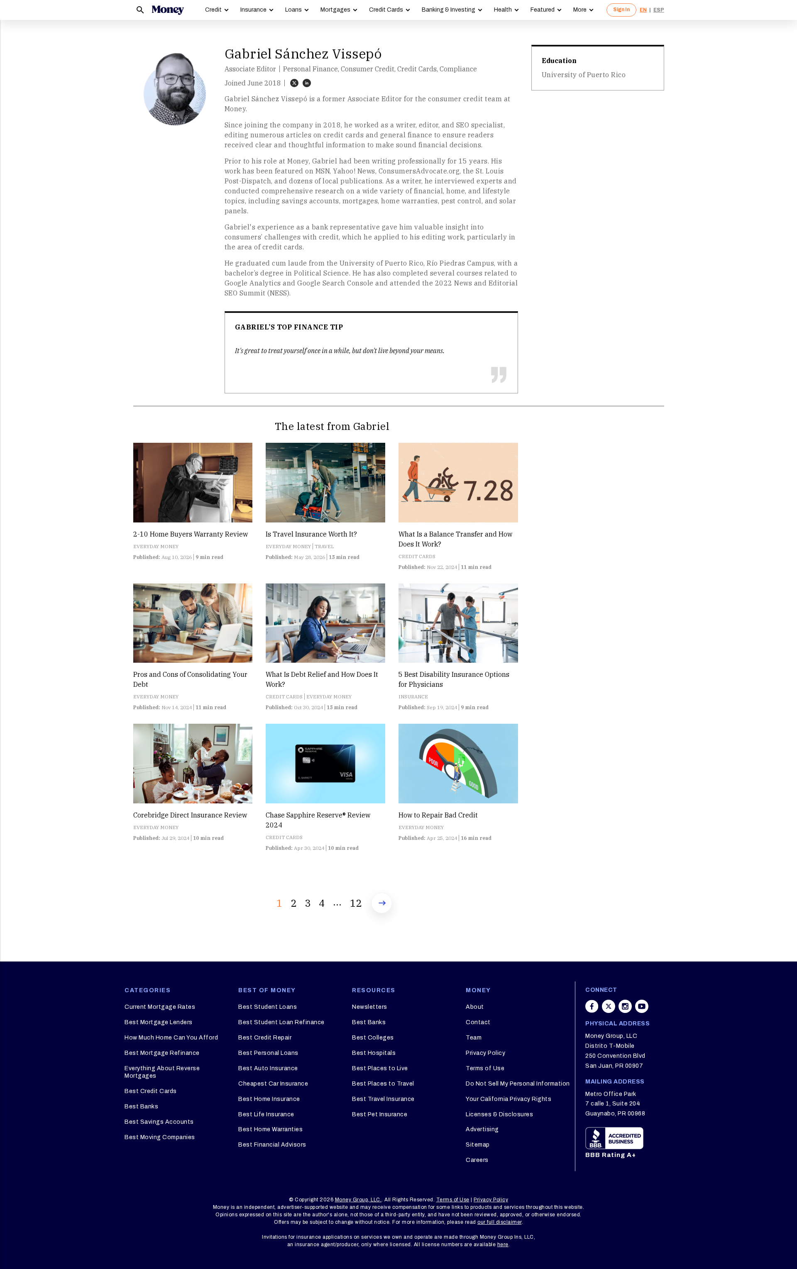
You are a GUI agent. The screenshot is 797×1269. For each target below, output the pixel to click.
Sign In (621, 9)
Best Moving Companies (160, 1137)
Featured (543, 10)
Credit (213, 10)
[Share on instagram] (625, 1006)
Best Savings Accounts (159, 1122)
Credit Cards (386, 10)
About (475, 1007)
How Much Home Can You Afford (171, 1038)
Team (474, 1038)
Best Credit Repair (264, 1038)
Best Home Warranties (270, 1129)
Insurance (253, 10)
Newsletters (369, 1007)
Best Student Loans (267, 1007)
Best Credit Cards (151, 1091)
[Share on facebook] (592, 1006)
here (503, 1244)
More (580, 10)
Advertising (482, 1129)
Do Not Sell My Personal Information (518, 1084)
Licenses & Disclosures (499, 1114)
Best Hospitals (374, 1053)
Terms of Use (485, 1068)
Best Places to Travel (383, 1084)
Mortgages (335, 10)
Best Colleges (373, 1038)
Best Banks (141, 1106)
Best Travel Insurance (383, 1099)
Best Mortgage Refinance (162, 1053)
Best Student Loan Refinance (281, 1022)
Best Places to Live (380, 1068)
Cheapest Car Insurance (273, 1084)
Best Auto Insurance (268, 1068)
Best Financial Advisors (272, 1145)
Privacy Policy (485, 1053)
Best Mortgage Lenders (159, 1022)
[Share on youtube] (641, 1006)
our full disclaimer (499, 1222)
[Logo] (168, 10)
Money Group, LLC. (358, 1200)
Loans (293, 10)
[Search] (140, 10)
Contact (478, 1022)
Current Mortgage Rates (160, 1007)
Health (503, 10)
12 (356, 903)
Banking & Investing (448, 10)
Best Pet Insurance (379, 1114)
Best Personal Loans (268, 1053)
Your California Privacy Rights (508, 1099)
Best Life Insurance (266, 1114)
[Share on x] (608, 1006)
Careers (477, 1160)
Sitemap (478, 1145)
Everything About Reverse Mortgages (162, 1072)
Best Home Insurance (269, 1099)
